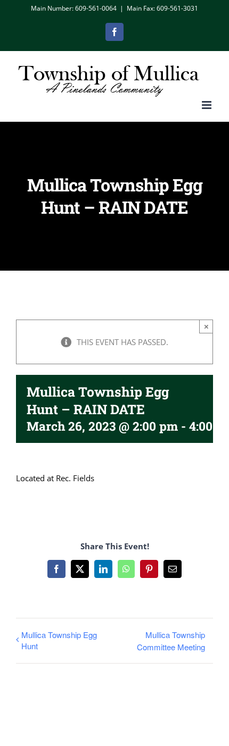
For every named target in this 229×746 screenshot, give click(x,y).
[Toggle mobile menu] (207, 105)
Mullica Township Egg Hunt (59, 640)
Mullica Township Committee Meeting (171, 640)
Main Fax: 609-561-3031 (162, 8)
